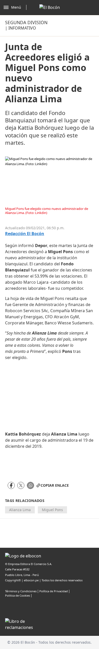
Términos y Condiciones (21, 591)
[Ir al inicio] (49, 7)
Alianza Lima (20, 509)
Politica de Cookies (17, 595)
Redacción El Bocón (24, 233)
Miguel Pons (52, 509)
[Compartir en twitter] (20, 485)
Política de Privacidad (53, 591)
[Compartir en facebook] (11, 485)
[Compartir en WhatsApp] (30, 485)
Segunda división (26, 22)
